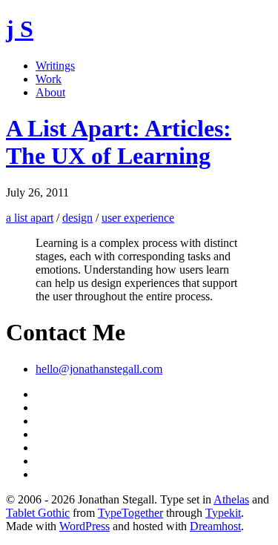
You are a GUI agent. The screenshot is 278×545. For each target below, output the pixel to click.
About (50, 92)
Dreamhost (215, 526)
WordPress (84, 526)
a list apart (29, 217)
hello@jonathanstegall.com (99, 369)
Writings (55, 65)
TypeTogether (130, 512)
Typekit (223, 512)
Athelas (231, 499)
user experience (138, 217)
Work (49, 79)
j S (19, 29)
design (77, 217)
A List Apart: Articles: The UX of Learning (118, 142)
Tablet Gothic (38, 512)
